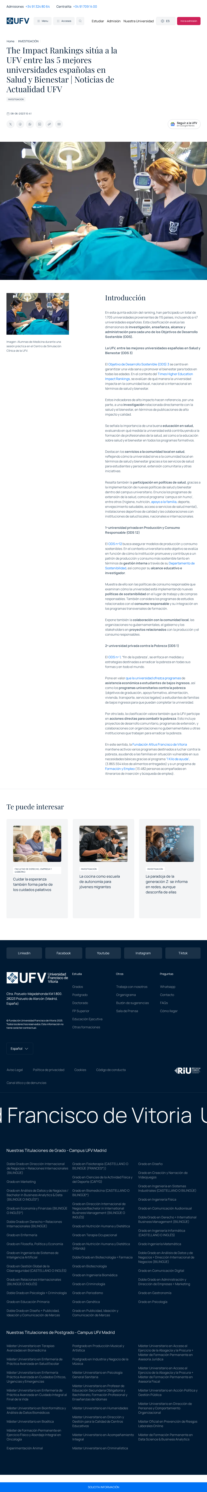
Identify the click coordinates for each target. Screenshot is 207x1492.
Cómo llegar (169, 1011)
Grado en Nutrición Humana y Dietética (101, 1226)
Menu (45, 21)
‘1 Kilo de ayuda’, (178, 759)
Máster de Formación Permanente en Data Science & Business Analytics (165, 1437)
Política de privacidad (48, 1070)
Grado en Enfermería (22, 1235)
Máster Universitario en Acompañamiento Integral (103, 1437)
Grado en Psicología (152, 1301)
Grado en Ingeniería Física (157, 1199)
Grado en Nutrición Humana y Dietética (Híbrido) (101, 1246)
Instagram (143, 953)
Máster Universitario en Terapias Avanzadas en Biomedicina (30, 1348)
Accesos (66, 21)
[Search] (80, 21)
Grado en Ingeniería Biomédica (94, 1275)
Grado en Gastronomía (154, 1293)
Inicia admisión (189, 21)
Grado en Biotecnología (89, 1266)
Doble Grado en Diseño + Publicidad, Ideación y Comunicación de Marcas (33, 1312)
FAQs (164, 1003)
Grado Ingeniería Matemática (159, 1244)
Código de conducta (111, 1070)
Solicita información (103, 1487)
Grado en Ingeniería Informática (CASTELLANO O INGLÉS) (161, 1232)
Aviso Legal (15, 1070)
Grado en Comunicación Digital (161, 1270)
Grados (77, 986)
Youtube (103, 953)
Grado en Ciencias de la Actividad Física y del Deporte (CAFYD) (102, 1179)
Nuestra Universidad (139, 21)
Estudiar (98, 21)
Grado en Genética (86, 1301)
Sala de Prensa (127, 1011)
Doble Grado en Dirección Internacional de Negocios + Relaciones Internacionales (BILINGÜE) (37, 1168)
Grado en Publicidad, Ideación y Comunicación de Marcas (95, 1312)
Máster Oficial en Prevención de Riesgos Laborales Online (167, 1423)
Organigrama (126, 995)
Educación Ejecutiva (87, 1019)
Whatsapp (167, 986)
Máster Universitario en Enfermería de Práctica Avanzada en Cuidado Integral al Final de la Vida (37, 1394)
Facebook (64, 953)
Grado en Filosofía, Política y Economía (35, 1244)
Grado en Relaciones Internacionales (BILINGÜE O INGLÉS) (34, 1281)
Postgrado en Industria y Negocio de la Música (100, 1361)
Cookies (80, 1070)
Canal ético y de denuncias (26, 1082)
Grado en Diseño (150, 1164)
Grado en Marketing (21, 1181)
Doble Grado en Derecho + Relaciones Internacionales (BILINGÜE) (34, 1223)
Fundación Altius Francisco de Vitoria (159, 744)
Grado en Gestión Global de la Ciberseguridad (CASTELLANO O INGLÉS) (37, 1268)
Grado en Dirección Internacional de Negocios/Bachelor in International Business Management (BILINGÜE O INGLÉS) (99, 1210)
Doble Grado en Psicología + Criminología (37, 1293)
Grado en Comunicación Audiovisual (165, 1208)
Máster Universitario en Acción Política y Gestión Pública (167, 1392)
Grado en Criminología (88, 1284)
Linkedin (24, 953)
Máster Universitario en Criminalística (100, 1448)
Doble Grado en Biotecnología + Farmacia (102, 1257)
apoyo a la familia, (164, 501)
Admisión (114, 21)
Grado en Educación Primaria (28, 1301)
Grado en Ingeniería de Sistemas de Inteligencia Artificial (32, 1255)
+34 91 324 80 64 (37, 6)
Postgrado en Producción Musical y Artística (98, 1348)
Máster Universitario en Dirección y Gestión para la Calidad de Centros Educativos (98, 1421)
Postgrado (80, 995)
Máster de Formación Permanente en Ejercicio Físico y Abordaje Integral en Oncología (34, 1434)
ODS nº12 (115, 544)
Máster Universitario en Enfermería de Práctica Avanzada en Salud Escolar (34, 1361)
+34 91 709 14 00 (85, 6)
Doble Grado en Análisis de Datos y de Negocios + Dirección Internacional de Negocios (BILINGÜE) (166, 1257)
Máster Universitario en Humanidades (100, 1408)
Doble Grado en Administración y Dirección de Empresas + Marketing (164, 1281)
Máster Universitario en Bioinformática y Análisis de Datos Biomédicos (36, 1410)
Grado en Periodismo (87, 1293)
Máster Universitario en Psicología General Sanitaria (97, 1374)
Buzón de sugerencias (132, 1003)
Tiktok (183, 953)
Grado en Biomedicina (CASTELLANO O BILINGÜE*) (101, 1192)
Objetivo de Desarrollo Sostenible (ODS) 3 (138, 364)
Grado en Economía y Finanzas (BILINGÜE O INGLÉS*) (37, 1210)
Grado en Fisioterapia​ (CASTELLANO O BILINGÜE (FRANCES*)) (100, 1166)
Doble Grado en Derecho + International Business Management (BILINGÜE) (167, 1219)
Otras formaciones (86, 1027)
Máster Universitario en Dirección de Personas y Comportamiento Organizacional (165, 1408)
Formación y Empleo (120, 768)
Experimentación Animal (25, 1448)
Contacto (167, 995)
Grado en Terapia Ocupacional (94, 1235)
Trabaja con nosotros (131, 986)
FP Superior (80, 1011)
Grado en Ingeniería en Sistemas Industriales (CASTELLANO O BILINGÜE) (167, 1188)
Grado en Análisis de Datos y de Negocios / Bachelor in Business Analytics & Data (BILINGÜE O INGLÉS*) (37, 1195)
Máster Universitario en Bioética (30, 1421)
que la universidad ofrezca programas (153, 678)
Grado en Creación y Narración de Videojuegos (163, 1174)
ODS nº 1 (114, 657)
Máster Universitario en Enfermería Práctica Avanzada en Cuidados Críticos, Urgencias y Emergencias (36, 1377)
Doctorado (80, 1003)
